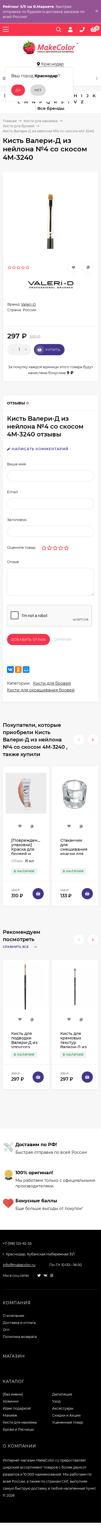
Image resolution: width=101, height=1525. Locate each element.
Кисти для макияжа (41, 121)
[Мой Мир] (26, 669)
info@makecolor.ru (19, 1265)
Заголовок (17, 519)
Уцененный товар (67, 1422)
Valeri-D (28, 304)
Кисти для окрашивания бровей (41, 690)
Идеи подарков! (17, 1408)
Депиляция (62, 1394)
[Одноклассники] (18, 669)
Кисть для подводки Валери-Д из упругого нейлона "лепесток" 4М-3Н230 (24, 1047)
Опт (6, 1330)
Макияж (10, 1415)
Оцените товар (21, 547)
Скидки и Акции (66, 1415)
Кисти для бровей (18, 126)
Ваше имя (16, 464)
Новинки (11, 1401)
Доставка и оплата (19, 1323)
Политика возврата (20, 1337)
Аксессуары (62, 1408)
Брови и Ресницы (18, 1429)
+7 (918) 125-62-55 (17, 1243)
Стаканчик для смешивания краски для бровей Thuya (74, 849)
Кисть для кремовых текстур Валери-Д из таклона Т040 (74, 1042)
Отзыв (13, 561)
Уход (56, 1401)
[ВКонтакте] (10, 669)
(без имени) (13, 1394)
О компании (13, 1316)
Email (12, 492)
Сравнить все (16, 947)
